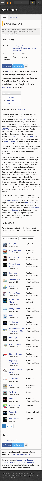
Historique (13, 17)
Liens (8, 103)
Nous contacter (11, 478)
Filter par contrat (9, 238)
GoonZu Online (15, 405)
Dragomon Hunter (16, 250)
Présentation (11, 97)
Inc (8, 71)
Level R (12, 385)
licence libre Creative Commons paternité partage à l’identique (18, 461)
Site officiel (11, 440)
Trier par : (26, 238)
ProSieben (29, 203)
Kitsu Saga (13, 337)
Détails (28, 349)
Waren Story (13, 412)
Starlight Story (14, 308)
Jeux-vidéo (11, 100)
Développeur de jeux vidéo (22, 46)
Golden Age (13, 322)
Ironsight (12, 244)
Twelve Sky (13, 392)
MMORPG (6, 87)
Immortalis (13, 273)
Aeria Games (9, 10)
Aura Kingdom (14, 279)
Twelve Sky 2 (14, 378)
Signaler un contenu (34, 475)
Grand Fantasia (15, 344)
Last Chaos (16, 136)
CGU (37, 473)
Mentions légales (29, 473)
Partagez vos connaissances (20, 454)
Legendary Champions (13, 361)
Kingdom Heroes (15, 354)
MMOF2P (29, 136)
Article (4, 17)
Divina (11, 286)
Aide (2, 478)
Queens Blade (14, 293)
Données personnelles (18, 475)
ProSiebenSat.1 (14, 200)
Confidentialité (5, 475)
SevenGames (34, 207)
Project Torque (9, 141)
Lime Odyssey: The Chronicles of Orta (16, 329)
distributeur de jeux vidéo (21, 48)
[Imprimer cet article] (26, 66)
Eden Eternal (14, 315)
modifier (22, 110)
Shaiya (11, 398)
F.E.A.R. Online (15, 257)
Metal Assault (14, 418)
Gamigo (15, 210)
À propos (19, 473)
